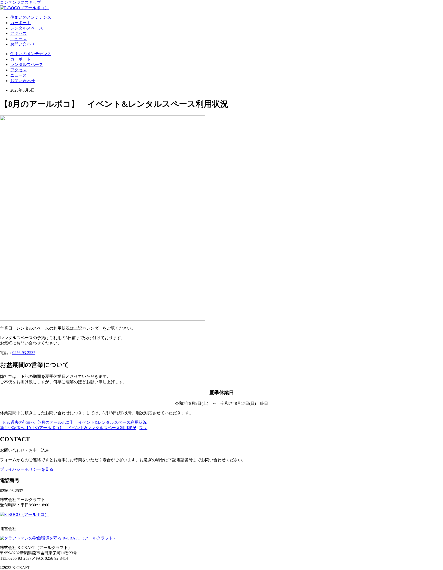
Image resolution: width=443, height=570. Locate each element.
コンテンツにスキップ (20, 2)
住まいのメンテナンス (30, 17)
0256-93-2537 (23, 352)
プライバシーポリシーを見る (26, 469)
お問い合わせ (22, 44)
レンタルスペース (26, 28)
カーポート (20, 23)
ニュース (18, 39)
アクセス (18, 33)
